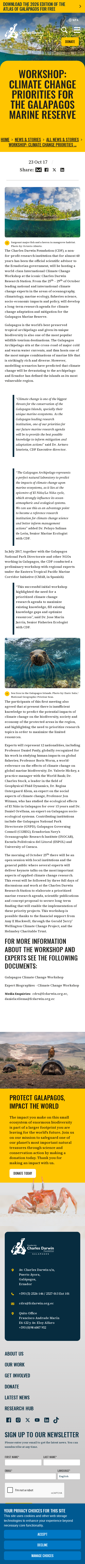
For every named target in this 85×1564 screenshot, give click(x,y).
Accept (42, 1534)
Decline (42, 1545)
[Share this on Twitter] (54, 169)
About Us (14, 1353)
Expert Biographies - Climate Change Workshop (42, 985)
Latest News (17, 1397)
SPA (75, 20)
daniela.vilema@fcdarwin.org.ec (30, 999)
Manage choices (42, 1555)
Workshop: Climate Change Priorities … (42, 144)
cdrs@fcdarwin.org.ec (49, 993)
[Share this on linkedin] (62, 169)
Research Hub (19, 1408)
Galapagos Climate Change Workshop (34, 977)
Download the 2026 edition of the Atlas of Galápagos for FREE (34, 6)
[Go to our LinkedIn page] (45, 1418)
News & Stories (28, 139)
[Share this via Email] (38, 169)
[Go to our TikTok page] (54, 1418)
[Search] (64, 30)
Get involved (17, 1375)
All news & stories (62, 139)
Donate (70, 41)
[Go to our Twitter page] (26, 1418)
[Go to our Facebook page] (7, 1418)
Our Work (15, 1364)
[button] (77, 30)
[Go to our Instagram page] (16, 1418)
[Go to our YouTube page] (35, 1418)
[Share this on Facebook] (46, 169)
